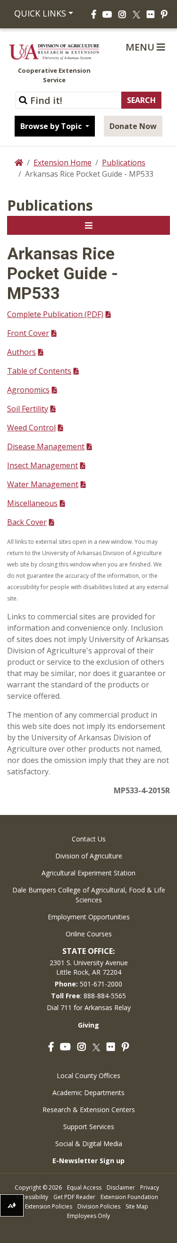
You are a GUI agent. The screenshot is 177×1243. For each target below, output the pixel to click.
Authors (21, 352)
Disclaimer (121, 1187)
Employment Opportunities (89, 916)
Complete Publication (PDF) (55, 314)
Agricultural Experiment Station (88, 872)
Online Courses (89, 933)
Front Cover (28, 333)
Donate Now (133, 126)
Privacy (149, 1187)
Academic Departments (88, 1092)
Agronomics (28, 390)
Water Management (42, 484)
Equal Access (84, 1187)
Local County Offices (88, 1075)
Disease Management (45, 446)
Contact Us (89, 838)
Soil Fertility (27, 408)
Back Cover (27, 522)
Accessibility (32, 1197)
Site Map (137, 1206)
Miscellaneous (32, 503)
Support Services (88, 1126)
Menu (141, 47)
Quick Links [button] (40, 13)
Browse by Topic (52, 126)
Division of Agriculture (88, 855)
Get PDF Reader (74, 1197)
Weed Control (31, 427)
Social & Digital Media (88, 1143)
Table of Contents (39, 371)
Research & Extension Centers (88, 1109)
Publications (123, 162)
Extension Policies (48, 1206)
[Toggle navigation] (88, 225)
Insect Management (42, 465)
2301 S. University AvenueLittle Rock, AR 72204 (89, 967)
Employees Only (88, 1216)
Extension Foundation (129, 1197)
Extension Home (63, 162)
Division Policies (98, 1206)
